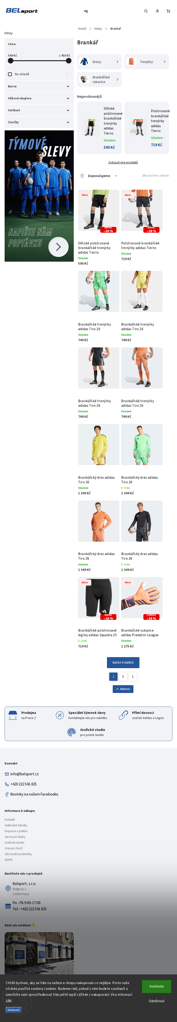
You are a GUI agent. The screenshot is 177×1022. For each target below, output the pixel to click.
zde (9, 1000)
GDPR (8, 860)
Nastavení (14, 1010)
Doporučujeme (99, 176)
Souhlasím (156, 986)
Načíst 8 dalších (123, 662)
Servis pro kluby (15, 837)
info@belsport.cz (24, 774)
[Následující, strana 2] (123, 677)
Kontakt (10, 819)
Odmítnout (157, 1001)
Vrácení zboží (14, 848)
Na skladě (41, 74)
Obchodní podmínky (18, 854)
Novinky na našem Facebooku (34, 794)
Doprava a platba (16, 831)
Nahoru (125, 689)
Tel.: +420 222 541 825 (30, 909)
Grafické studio (14, 842)
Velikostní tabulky (16, 825)
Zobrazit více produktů (123, 162)
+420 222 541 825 (23, 784)
